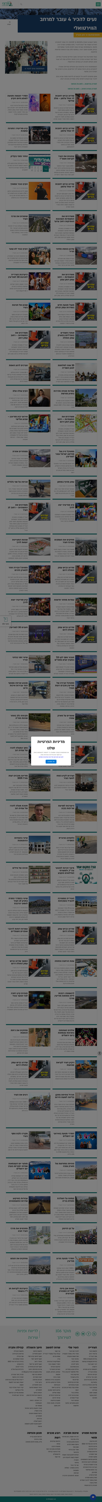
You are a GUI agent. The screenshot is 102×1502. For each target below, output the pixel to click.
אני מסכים (51, 761)
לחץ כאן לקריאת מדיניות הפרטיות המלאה (51, 757)
